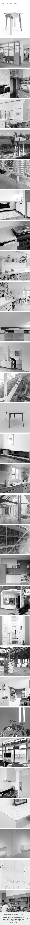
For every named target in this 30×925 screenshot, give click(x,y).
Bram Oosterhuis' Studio (10, 3)
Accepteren (13, 922)
